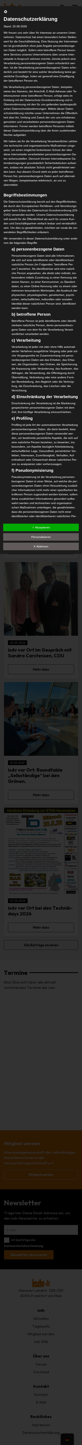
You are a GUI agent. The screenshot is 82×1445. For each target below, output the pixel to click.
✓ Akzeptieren (41, 527)
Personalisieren (41, 537)
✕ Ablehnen (40, 546)
